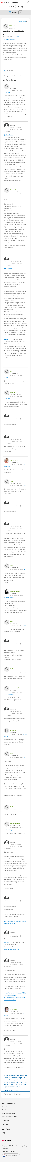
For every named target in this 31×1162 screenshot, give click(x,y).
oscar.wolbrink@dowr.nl (11, 949)
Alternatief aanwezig (9, 39)
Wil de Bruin (19, 37)
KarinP (24, 485)
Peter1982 (7, 92)
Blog (3, 1133)
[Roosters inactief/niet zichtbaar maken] (23, 76)
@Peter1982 (8, 339)
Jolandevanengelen (9, 694)
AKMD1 (6, 377)
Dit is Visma (5, 1124)
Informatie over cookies (9, 1116)
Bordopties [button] (22, 21)
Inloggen (11, 6)
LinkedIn (4, 1136)
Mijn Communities (19, 6)
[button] (4, 70)
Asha (24, 569)
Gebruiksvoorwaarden (9, 1107)
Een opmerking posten (11, 1090)
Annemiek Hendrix (9, 597)
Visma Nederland (11, 1156)
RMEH (24, 626)
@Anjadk (7, 942)
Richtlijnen (5, 1110)
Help (22, 6)
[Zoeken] (28, 2)
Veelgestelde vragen (8, 1113)
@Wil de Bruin (8, 135)
